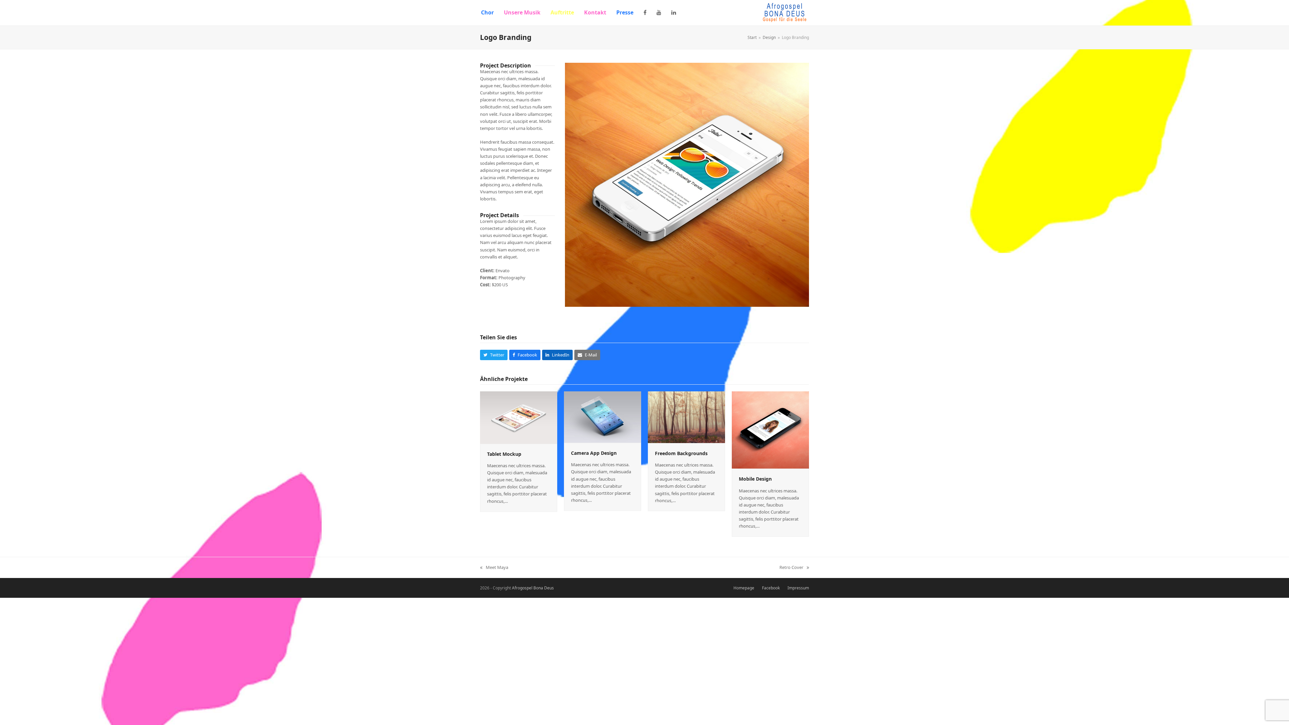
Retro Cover (791, 567)
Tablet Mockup (504, 454)
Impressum (798, 588)
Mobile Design (755, 479)
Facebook (771, 588)
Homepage (743, 588)
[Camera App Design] (602, 417)
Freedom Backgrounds (681, 453)
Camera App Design (594, 453)
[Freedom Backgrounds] (686, 417)
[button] (494, 355)
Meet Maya (494, 567)
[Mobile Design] (770, 430)
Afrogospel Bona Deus (533, 588)
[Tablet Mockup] (518, 417)
